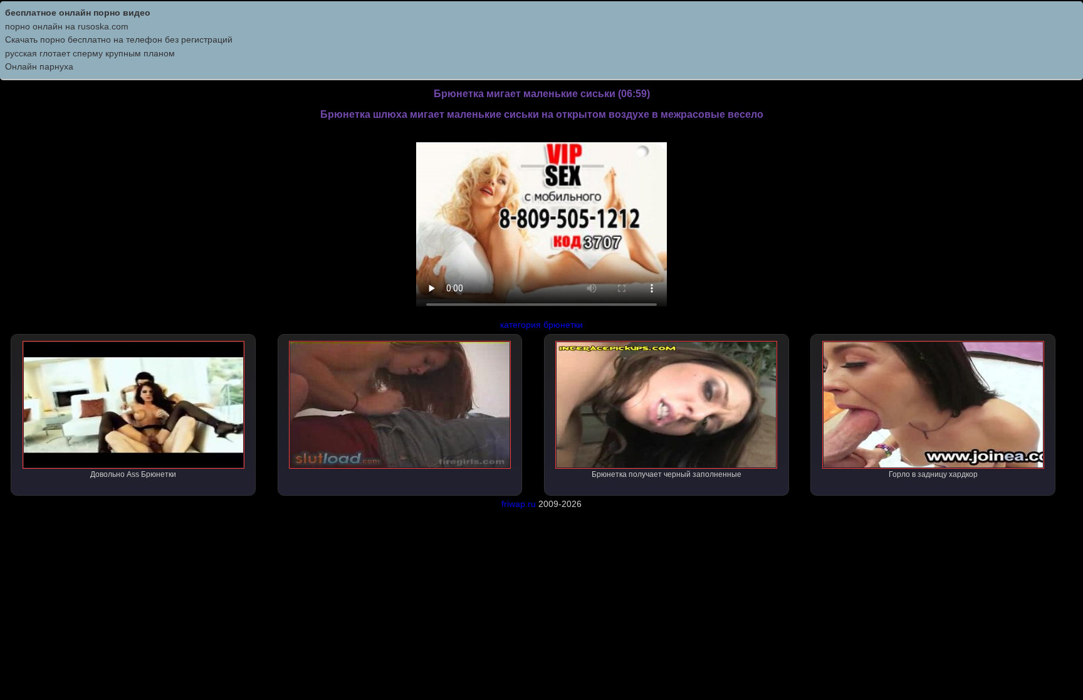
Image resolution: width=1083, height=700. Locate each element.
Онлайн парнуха (39, 66)
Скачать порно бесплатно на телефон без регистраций (119, 39)
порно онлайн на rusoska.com (66, 26)
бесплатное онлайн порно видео (77, 13)
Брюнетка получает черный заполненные (666, 474)
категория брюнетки (541, 325)
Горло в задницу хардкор (933, 474)
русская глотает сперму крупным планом (90, 53)
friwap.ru (518, 504)
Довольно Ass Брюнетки (133, 474)
